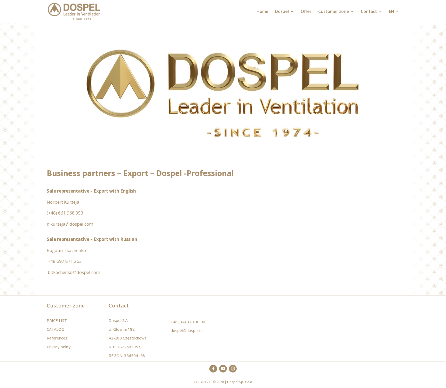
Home (262, 12)
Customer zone (333, 12)
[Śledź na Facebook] (213, 369)
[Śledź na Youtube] (223, 369)
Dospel (282, 12)
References (57, 338)
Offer (306, 12)
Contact (369, 12)
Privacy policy (59, 346)
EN (391, 12)
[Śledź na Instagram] (233, 369)
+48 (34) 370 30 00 (188, 321)
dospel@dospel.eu (187, 330)
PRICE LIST (57, 320)
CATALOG (55, 329)
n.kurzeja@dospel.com (70, 224)
